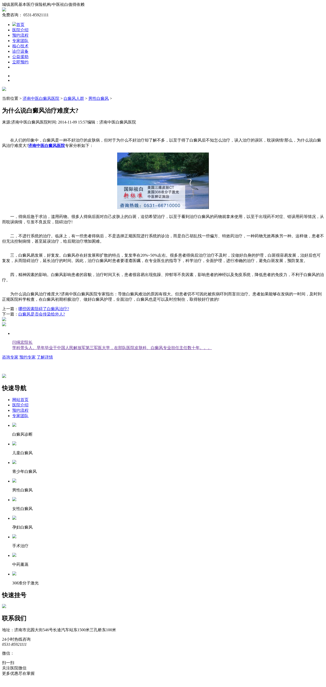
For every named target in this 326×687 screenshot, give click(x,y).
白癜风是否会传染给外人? (41, 314)
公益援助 (20, 56)
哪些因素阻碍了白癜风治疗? (43, 309)
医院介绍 (20, 30)
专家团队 (20, 40)
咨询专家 (10, 357)
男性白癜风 (98, 98)
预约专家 (27, 357)
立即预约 (20, 62)
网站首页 (20, 399)
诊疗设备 (20, 51)
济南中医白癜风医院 (41, 98)
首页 (20, 24)
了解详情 (45, 357)
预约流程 (20, 35)
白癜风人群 (74, 98)
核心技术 (20, 46)
